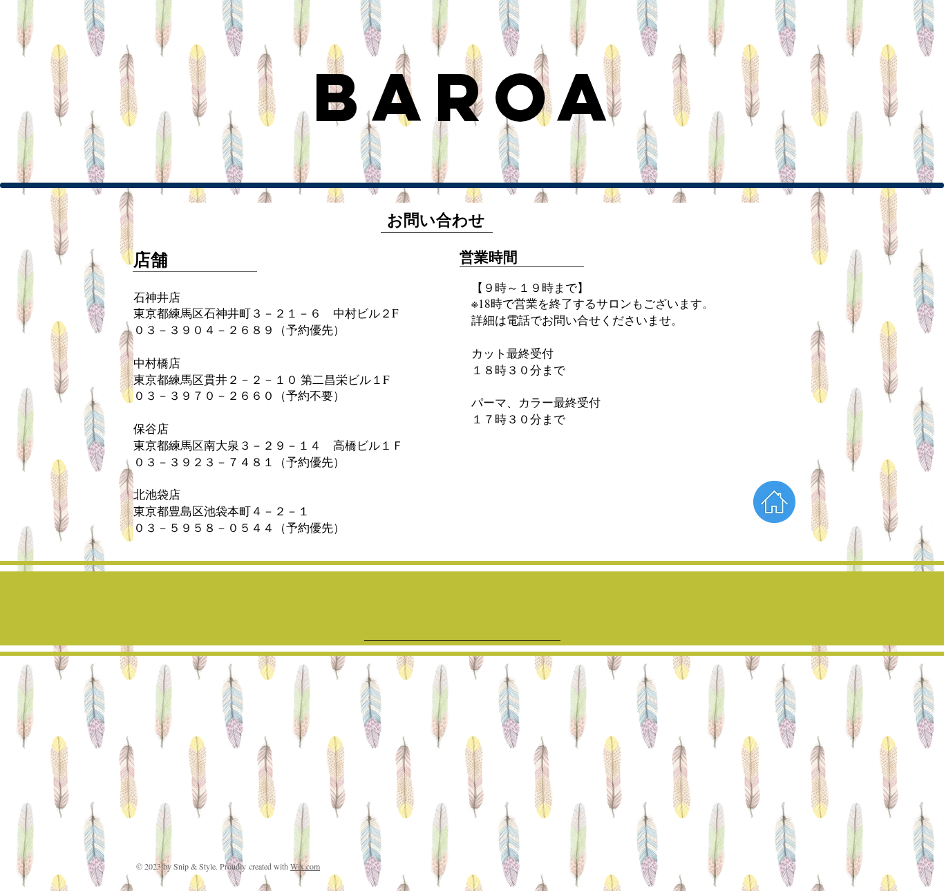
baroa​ (466, 97)
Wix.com (305, 866)
